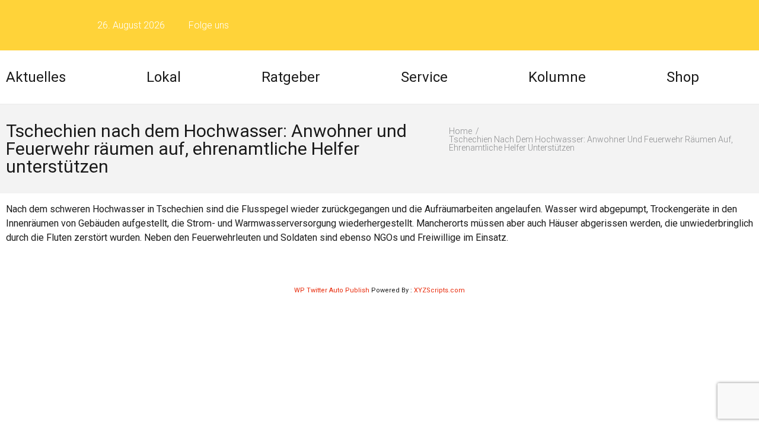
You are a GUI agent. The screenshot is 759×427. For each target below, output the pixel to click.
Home (460, 131)
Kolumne (557, 77)
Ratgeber (290, 77)
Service (424, 77)
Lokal (163, 77)
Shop (682, 77)
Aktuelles (36, 77)
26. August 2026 (131, 25)
